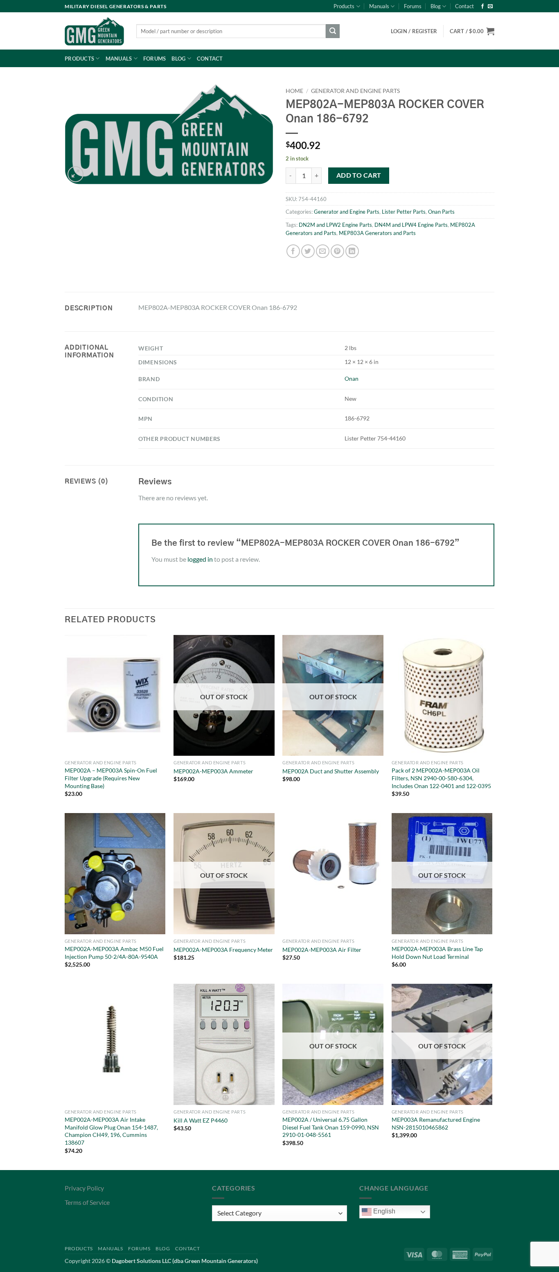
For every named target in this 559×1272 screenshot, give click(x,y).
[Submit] (333, 31)
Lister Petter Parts (404, 211)
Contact (464, 6)
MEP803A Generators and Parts (377, 233)
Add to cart (358, 175)
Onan (351, 378)
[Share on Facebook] (293, 251)
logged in (200, 559)
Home (294, 91)
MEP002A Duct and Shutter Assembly (330, 771)
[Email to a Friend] (322, 251)
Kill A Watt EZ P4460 (201, 1120)
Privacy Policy (84, 1188)
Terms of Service (87, 1202)
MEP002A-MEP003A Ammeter (213, 771)
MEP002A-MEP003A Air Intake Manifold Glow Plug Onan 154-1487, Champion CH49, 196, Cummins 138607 (111, 1131)
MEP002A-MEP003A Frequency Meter (223, 949)
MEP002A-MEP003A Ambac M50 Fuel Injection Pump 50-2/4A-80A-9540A (114, 952)
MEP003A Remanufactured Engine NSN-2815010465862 (436, 1123)
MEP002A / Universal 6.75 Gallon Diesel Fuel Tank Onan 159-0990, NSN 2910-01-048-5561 (330, 1127)
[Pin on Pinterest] (337, 251)
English (383, 1211)
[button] (472, 31)
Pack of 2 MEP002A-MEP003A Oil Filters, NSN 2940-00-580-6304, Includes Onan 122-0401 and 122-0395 (441, 778)
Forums (413, 6)
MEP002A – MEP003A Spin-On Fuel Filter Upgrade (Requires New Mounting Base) (111, 778)
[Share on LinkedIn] (352, 251)
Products (344, 6)
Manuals (379, 6)
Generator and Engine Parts (355, 91)
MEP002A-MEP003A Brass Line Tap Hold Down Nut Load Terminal (437, 952)
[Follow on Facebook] (482, 6)
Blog (436, 6)
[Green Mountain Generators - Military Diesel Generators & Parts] (94, 31)
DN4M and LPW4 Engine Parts (411, 224)
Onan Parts (441, 211)
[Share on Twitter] (308, 251)
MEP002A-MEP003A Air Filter (321, 949)
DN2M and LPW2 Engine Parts (335, 224)
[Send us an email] (490, 6)
